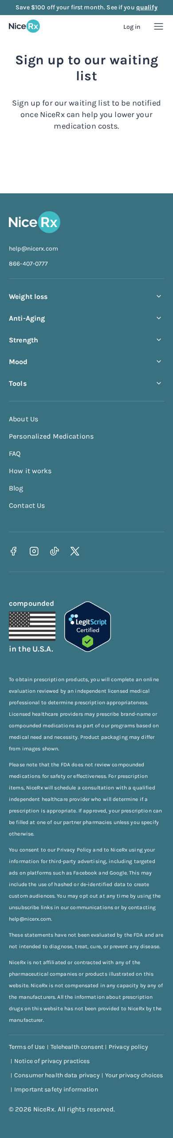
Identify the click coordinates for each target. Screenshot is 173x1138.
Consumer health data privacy (57, 1075)
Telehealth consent (77, 1047)
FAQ (14, 453)
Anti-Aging (27, 318)
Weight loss (28, 296)
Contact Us (27, 505)
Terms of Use (27, 1047)
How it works (30, 471)
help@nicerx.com (33, 248)
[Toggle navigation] (158, 26)
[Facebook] (13, 551)
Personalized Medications (51, 436)
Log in (132, 27)
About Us (23, 419)
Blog (16, 488)
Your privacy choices (134, 1075)
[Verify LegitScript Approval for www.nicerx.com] (87, 649)
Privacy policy (128, 1047)
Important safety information (56, 1089)
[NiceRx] (24, 26)
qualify (146, 7)
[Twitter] (74, 551)
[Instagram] (34, 551)
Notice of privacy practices (52, 1061)
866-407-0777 (28, 263)
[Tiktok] (54, 551)
